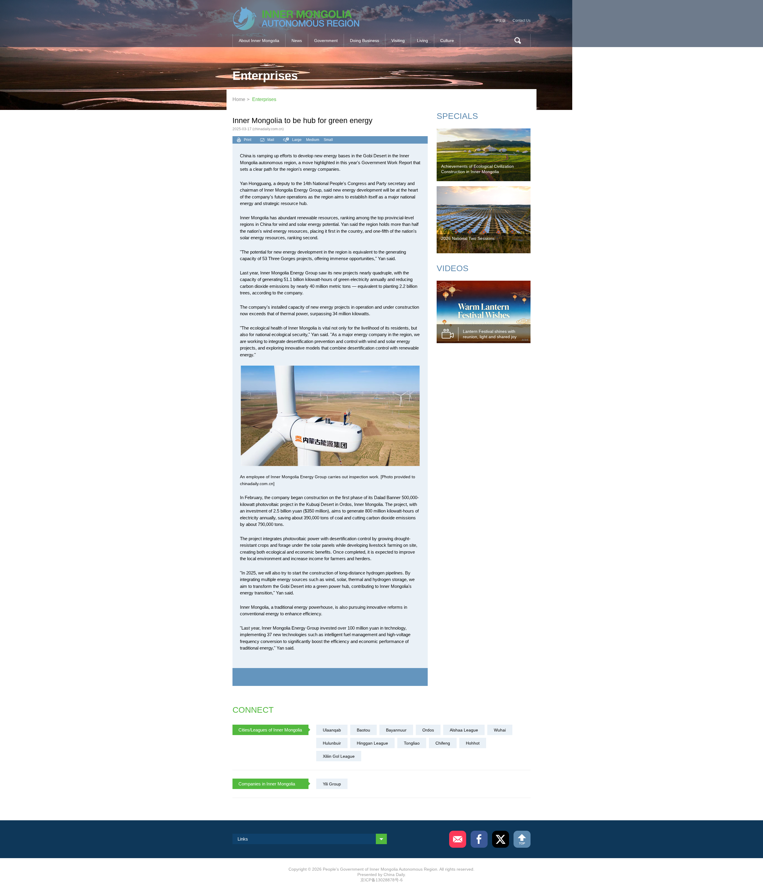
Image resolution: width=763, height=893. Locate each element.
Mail (270, 140)
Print (247, 140)
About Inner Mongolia (259, 40)
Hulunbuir (332, 743)
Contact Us (522, 20)
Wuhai (500, 730)
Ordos (428, 730)
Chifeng (442, 743)
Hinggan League (372, 743)
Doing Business (364, 40)
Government (326, 40)
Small (328, 140)
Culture (447, 40)
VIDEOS (453, 268)
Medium (312, 140)
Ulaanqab (332, 730)
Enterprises (264, 99)
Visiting (398, 40)
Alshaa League (464, 730)
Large (297, 140)
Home (238, 99)
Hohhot (473, 743)
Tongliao (412, 743)
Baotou (363, 730)
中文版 (500, 20)
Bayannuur (396, 730)
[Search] (515, 40)
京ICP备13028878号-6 (381, 880)
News (296, 40)
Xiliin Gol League (339, 756)
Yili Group (332, 784)
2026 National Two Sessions (467, 238)
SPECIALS (457, 116)
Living (422, 40)
